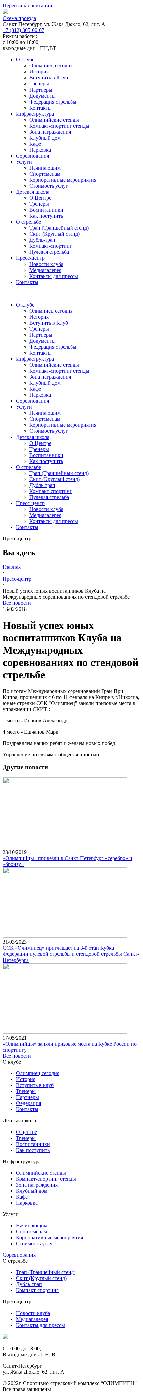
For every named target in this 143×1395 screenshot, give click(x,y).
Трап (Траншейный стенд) (59, 228)
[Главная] (5, 1337)
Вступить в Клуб (48, 77)
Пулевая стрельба (49, 252)
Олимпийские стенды (54, 120)
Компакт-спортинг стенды (59, 126)
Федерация (28, 1103)
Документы (42, 96)
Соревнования (32, 156)
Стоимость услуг (48, 186)
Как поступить (46, 216)
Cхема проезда (19, 18)
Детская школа (32, 192)
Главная (12, 567)
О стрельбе (28, 222)
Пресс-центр (30, 258)
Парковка (40, 150)
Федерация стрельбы (52, 102)
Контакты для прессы (53, 276)
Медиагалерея (45, 270)
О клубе (25, 59)
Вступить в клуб (35, 1085)
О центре (26, 1132)
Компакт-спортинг (50, 246)
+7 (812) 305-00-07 (23, 30)
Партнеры (40, 90)
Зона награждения (50, 132)
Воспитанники (46, 210)
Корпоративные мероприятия (62, 180)
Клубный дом (45, 138)
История (39, 71)
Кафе (35, 144)
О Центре (40, 198)
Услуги (24, 162)
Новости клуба (46, 264)
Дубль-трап (42, 240)
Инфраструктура (35, 114)
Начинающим (45, 168)
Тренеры (39, 83)
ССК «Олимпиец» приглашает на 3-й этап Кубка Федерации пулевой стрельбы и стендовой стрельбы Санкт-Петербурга (71, 954)
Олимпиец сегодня (50, 65)
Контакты (40, 108)
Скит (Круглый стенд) (54, 234)
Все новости (17, 603)
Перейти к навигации (27, 5)
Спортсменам (44, 174)
